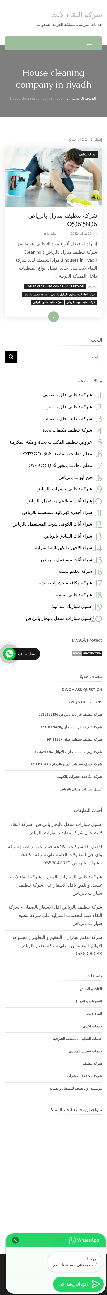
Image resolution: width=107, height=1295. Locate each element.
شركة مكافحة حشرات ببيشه (65, 583)
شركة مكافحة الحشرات (84, 1076)
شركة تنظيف (87, 154)
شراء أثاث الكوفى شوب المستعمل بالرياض (52, 524)
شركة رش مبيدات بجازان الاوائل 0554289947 (68, 752)
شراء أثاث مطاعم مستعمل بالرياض (59, 501)
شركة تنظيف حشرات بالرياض (64, 489)
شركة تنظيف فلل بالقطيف (67, 395)
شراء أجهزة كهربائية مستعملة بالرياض (57, 512)
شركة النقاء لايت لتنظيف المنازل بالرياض (73, 294)
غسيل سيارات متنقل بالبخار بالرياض (59, 618)
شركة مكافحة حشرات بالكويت (79, 776)
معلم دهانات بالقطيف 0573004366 (57, 453)
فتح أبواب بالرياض (75, 477)
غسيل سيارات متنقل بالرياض (81, 789)
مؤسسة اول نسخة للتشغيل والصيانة (76, 1088)
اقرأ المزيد (60, 317)
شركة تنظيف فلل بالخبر (70, 407)
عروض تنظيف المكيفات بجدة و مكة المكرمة (51, 442)
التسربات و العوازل (88, 1001)
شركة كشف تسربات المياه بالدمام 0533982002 (66, 764)
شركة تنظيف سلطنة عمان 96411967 (74, 739)
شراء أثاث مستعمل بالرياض (66, 559)
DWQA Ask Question (82, 689)
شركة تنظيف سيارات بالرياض (55, 833)
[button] (15, 1240)
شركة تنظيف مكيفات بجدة (67, 430)
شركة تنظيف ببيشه (74, 595)
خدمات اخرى (92, 1026)
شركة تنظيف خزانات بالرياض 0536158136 (70, 714)
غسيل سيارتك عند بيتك (71, 606)
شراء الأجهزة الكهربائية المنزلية (63, 547)
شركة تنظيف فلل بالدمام (69, 418)
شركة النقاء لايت (76, 14)
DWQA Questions (85, 702)
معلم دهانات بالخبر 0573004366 (60, 465)
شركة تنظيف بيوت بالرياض (80, 302)
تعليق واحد (50, 234)
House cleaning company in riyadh (55, 286)
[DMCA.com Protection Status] (87, 654)
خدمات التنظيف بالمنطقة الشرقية (77, 1038)
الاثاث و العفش (91, 989)
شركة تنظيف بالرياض (35, 294)
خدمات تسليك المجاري (85, 1051)
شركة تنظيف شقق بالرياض (47, 302)
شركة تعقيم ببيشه (75, 571)
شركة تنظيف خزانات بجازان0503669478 (71, 727)
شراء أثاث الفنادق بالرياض (68, 536)
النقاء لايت (94, 1013)
